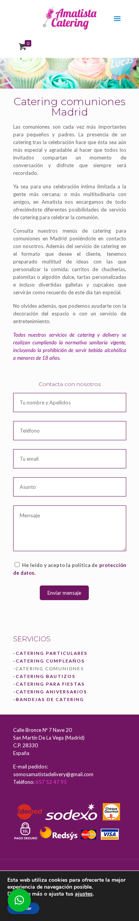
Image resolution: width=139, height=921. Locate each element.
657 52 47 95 (51, 782)
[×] (19, 900)
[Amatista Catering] (69, 17)
